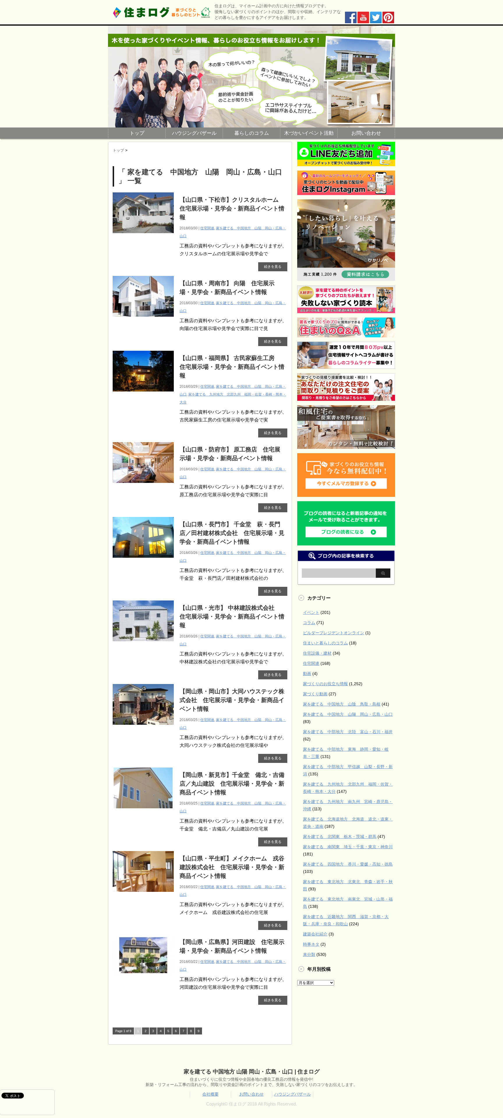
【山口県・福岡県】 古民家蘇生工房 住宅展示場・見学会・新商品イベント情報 (232, 367)
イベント (311, 612)
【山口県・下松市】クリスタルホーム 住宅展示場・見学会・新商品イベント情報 (232, 208)
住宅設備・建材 (317, 653)
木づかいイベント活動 (309, 133)
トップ (137, 133)
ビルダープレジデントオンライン (333, 632)
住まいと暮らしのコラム (325, 643)
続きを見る (272, 267)
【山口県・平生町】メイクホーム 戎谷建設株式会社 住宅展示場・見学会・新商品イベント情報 (232, 867)
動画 (307, 673)
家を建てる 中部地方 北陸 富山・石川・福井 (348, 731)
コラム (309, 622)
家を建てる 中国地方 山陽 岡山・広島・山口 (348, 714)
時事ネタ (311, 944)
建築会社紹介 (315, 934)
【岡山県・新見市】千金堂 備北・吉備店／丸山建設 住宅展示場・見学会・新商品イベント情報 (232, 783)
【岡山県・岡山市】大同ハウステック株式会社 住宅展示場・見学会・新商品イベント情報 (232, 700)
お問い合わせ (366, 133)
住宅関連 (207, 228)
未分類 (309, 954)
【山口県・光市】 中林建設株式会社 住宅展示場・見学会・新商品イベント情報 (232, 616)
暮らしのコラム (251, 133)
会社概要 (210, 1094)
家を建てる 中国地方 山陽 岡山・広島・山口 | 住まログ (252, 1072)
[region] (251, 76)
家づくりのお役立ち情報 (325, 683)
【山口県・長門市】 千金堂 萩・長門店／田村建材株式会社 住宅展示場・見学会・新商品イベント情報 (232, 533)
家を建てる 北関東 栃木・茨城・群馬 (339, 836)
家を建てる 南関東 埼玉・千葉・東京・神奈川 (348, 846)
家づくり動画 (315, 694)
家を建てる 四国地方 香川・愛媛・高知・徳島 (348, 864)
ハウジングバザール (194, 133)
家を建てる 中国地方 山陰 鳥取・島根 (341, 704)
